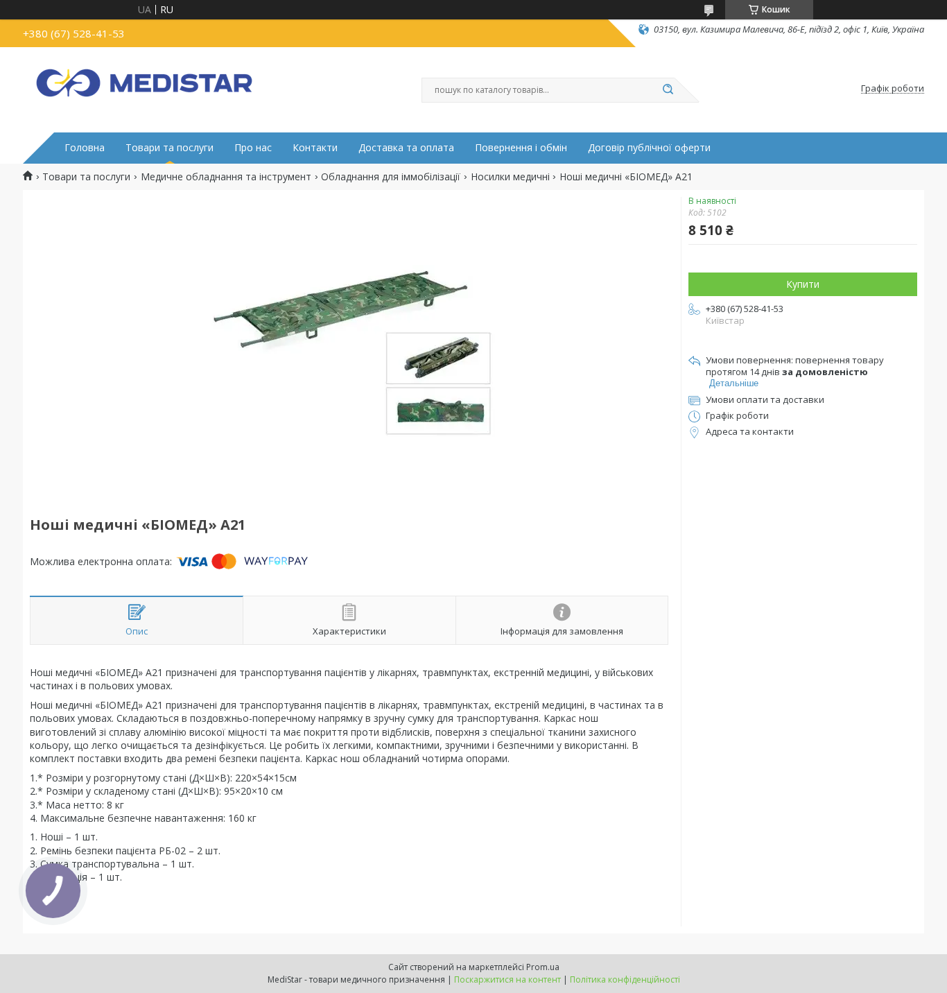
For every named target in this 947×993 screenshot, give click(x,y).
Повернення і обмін (521, 148)
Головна (84, 148)
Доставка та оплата (406, 148)
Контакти (315, 148)
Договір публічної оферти (649, 148)
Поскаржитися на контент (507, 979)
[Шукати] (667, 90)
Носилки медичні (510, 177)
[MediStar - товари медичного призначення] (144, 88)
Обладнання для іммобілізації (390, 177)
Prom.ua (542, 967)
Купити (802, 284)
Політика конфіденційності (625, 979)
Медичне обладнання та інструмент (226, 177)
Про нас (253, 148)
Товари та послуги (169, 148)
